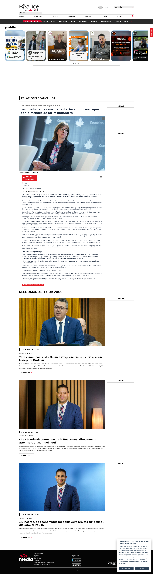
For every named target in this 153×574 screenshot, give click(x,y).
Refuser (142, 568)
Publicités (37, 560)
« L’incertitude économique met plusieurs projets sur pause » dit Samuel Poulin (61, 523)
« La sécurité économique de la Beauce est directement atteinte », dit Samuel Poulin (58, 441)
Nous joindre (38, 553)
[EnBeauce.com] (26, 559)
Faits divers (63, 21)
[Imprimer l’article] (101, 177)
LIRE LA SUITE (25, 373)
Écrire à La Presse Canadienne (33, 191)
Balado (126, 21)
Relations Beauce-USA (38, 98)
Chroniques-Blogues (106, 21)
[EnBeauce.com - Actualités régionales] (29, 7)
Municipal (93, 21)
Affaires (53, 21)
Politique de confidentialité (44, 563)
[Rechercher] (133, 16)
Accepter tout (126, 568)
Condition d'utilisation (42, 565)
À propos (37, 556)
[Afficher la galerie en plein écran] (103, 118)
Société (45, 21)
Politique (72, 21)
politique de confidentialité (133, 561)
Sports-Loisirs (83, 21)
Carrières (37, 558)
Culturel (118, 21)
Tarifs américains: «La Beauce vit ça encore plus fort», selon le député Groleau (60, 358)
